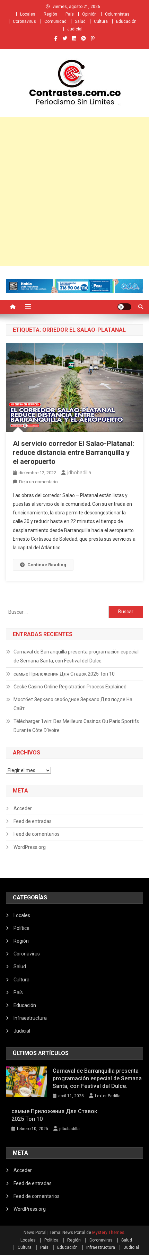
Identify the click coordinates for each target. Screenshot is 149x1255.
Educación (126, 21)
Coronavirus (24, 21)
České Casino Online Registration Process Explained (70, 686)
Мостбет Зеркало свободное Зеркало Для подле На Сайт (73, 704)
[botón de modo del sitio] (124, 306)
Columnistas (117, 14)
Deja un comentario (38, 481)
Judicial (74, 29)
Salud (80, 21)
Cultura (101, 21)
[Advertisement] (74, 191)
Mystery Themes (108, 1232)
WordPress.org (30, 847)
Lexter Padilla (108, 1095)
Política (21, 928)
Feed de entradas (33, 821)
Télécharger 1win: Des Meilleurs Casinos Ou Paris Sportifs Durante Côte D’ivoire (76, 725)
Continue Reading (46, 564)
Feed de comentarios (37, 834)
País (69, 14)
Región (50, 14)
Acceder (23, 808)
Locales (27, 14)
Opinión (89, 14)
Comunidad (55, 21)
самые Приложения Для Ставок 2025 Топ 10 (64, 674)
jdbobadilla (79, 472)
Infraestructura (30, 1018)
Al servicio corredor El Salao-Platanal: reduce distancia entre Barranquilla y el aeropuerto (73, 452)
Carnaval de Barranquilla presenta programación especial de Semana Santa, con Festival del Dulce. (76, 656)
